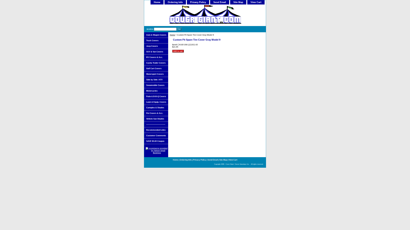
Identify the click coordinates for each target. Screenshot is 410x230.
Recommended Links (156, 130)
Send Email (219, 2)
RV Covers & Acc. (154, 57)
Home (172, 35)
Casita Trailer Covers (156, 63)
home (157, 2)
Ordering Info (175, 2)
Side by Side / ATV (154, 80)
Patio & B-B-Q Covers (156, 96)
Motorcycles (152, 91)
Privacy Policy (198, 2)
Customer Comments (156, 135)
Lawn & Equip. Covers (156, 102)
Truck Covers (152, 40)
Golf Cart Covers (154, 68)
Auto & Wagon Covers (156, 35)
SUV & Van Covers (154, 52)
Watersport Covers (155, 74)
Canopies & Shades (155, 108)
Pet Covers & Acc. (154, 113)
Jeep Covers (152, 46)
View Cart (255, 2)
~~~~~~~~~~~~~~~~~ (155, 124)
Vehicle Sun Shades (155, 119)
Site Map (238, 2)
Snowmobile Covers (155, 85)
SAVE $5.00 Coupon (155, 141)
